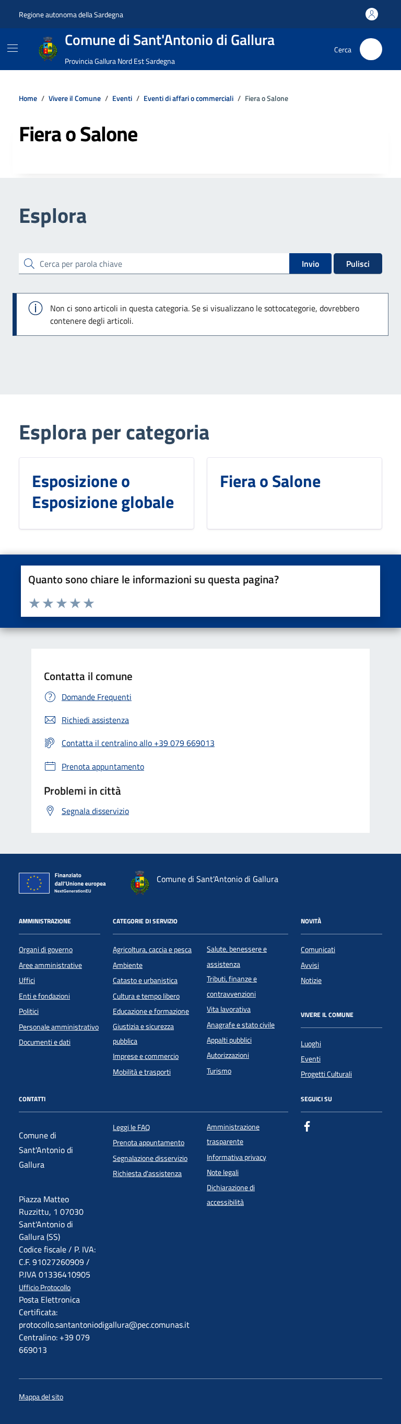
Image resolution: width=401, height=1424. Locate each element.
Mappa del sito (41, 1397)
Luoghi (311, 1043)
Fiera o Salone (270, 480)
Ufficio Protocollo (44, 1287)
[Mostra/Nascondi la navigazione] (12, 48)
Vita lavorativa (229, 1009)
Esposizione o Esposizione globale (103, 491)
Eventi (311, 1059)
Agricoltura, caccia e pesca (152, 949)
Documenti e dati (44, 1042)
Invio (310, 263)
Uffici (27, 980)
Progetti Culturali (326, 1074)
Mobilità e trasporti (142, 1072)
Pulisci (358, 263)
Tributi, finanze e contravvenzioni (232, 986)
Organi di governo (46, 949)
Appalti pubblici (229, 1040)
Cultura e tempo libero (146, 996)
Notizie (311, 980)
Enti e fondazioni (44, 996)
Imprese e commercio (146, 1056)
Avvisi (310, 965)
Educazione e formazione (151, 1011)
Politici (29, 1011)
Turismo (219, 1071)
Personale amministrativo (59, 1027)
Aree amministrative (50, 965)
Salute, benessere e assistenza (237, 956)
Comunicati (318, 949)
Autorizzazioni (228, 1055)
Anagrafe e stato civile (241, 1025)
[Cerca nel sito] (371, 49)
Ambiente (128, 965)
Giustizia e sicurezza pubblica (143, 1034)
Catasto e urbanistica (145, 980)
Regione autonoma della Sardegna (71, 14)
